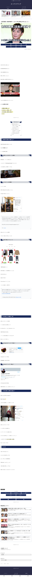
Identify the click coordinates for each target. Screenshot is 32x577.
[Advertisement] (16, 55)
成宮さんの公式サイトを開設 (16, 125)
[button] (21, 47)
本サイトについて (16, 574)
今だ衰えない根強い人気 (15, 129)
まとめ (13, 134)
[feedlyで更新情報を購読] (8, 499)
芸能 (4, 489)
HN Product (5, 263)
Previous (0, 14)
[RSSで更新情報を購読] (23, 499)
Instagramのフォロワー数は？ (17, 130)
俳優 (1, 489)
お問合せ (26, 573)
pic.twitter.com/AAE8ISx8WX (6, 293)
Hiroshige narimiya (6, 178)
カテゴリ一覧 (16, 573)
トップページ (5, 573)
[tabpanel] (6, 14)
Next (31, 14)
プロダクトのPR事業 (15, 126)
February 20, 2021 (18, 297)
